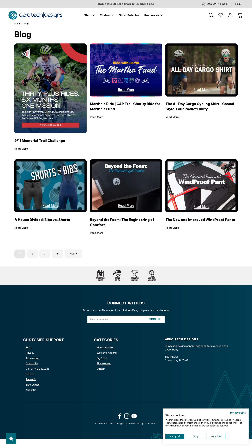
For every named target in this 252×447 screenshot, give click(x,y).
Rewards (31, 379)
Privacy (30, 352)
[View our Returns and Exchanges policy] (100, 276)
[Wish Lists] (221, 15)
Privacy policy (238, 412)
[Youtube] (133, 415)
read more (21, 148)
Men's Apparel (105, 347)
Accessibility (33, 358)
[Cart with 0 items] (240, 15)
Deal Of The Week (217, 3)
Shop (87, 15)
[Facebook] (119, 415)
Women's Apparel (107, 352)
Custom (105, 15)
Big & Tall (102, 358)
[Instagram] (126, 415)
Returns (30, 374)
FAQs (29, 347)
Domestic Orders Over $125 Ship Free (126, 4)
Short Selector (129, 15)
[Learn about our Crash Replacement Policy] (117, 276)
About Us (31, 389)
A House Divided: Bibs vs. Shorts (42, 220)
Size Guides (32, 384)
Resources (151, 15)
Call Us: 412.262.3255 (37, 368)
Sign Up (154, 319)
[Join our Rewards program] (135, 276)
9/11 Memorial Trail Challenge (39, 141)
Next (72, 253)
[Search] (211, 15)
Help (238, 3)
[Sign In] (230, 15)
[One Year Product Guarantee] (152, 276)
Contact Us (32, 363)
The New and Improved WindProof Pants (200, 220)
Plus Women (104, 363)
